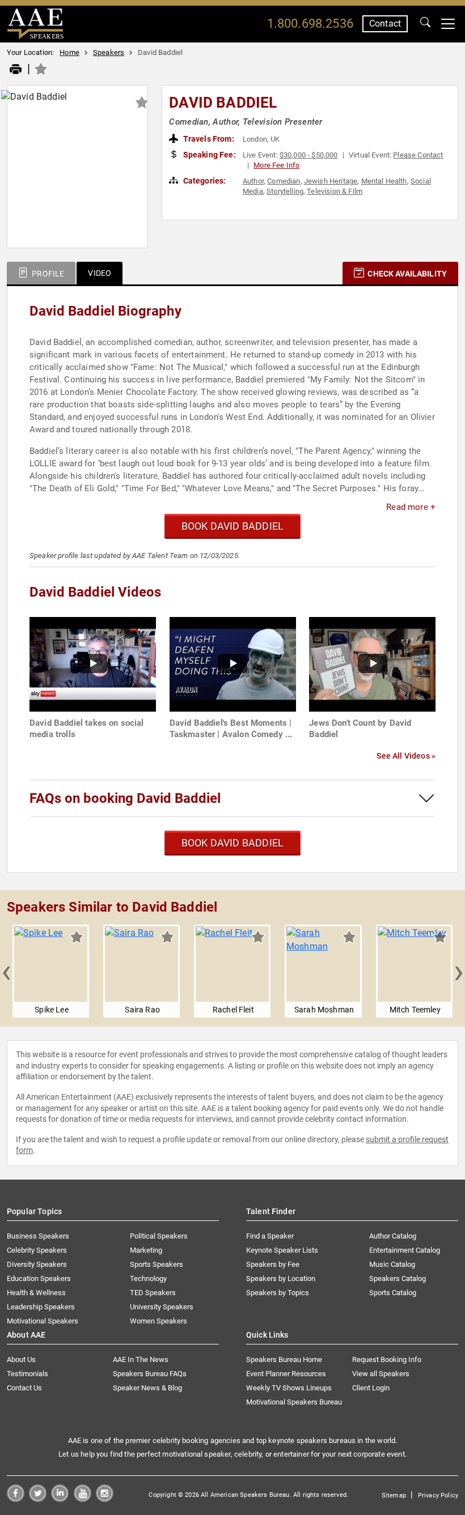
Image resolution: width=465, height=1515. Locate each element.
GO (425, 24)
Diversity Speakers (37, 1264)
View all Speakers (380, 1373)
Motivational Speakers (42, 1321)
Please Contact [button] (418, 155)
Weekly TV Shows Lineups (289, 1388)
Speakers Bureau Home (284, 1359)
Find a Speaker (270, 1236)
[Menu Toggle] (448, 23)
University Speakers (161, 1307)
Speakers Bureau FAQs (150, 1373)
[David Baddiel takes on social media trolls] (92, 663)
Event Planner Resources (286, 1373)
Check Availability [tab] (406, 273)
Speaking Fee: (208, 154)
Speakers (108, 52)
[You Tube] (82, 1498)
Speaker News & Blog (147, 1388)
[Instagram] (104, 1498)
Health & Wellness (36, 1292)
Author (253, 181)
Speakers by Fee (272, 1264)
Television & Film (334, 191)
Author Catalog (392, 1236)
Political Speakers (159, 1236)
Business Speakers (38, 1236)
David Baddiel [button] (223, 102)
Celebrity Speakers (37, 1250)
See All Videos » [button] (406, 755)
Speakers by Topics (277, 1292)
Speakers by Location (280, 1278)
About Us (21, 1359)
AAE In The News (140, 1359)
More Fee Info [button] (276, 165)
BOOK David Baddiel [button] (232, 526)
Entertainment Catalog (404, 1250)
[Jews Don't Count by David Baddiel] (372, 663)
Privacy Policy (438, 1495)
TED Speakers (153, 1292)
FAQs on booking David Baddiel (125, 798)
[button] (6, 971)
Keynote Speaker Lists (282, 1250)
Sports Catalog (392, 1292)
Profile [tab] (47, 273)
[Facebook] (15, 1498)
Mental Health (384, 181)
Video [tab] (99, 273)
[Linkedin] (60, 1498)
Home (69, 52)
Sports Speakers (156, 1264)
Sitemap (394, 1495)
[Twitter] (37, 1498)
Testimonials (27, 1373)
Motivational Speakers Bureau (294, 1402)
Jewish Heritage (330, 181)
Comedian (283, 181)
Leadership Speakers (41, 1307)
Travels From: (207, 138)
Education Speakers (39, 1278)
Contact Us (24, 1388)
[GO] (425, 24)
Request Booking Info (386, 1359)
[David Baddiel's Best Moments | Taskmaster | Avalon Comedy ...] (233, 663)
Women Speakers (158, 1321)
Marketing (146, 1250)
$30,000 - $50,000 (309, 155)
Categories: (203, 180)
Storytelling (285, 191)
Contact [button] (385, 23)
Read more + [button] (411, 507)
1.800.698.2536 (310, 23)
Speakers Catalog (397, 1278)
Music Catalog (392, 1264)
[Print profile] (16, 69)
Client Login (371, 1388)
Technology (148, 1278)
